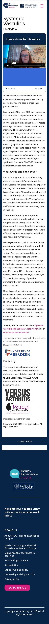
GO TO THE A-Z (17, 587)
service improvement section (16, 332)
